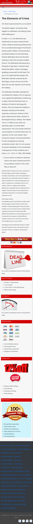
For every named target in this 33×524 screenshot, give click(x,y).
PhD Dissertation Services (21, 471)
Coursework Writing (7, 460)
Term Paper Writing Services (9, 501)
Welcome (13, 508)
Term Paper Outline (6, 497)
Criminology (11, 11)
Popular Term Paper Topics (9, 486)
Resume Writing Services (18, 489)
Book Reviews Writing (7, 453)
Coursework (16, 456)
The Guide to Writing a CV (8, 493)
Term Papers (22, 501)
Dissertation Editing (17, 467)
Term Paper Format (6, 504)
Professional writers (16, 482)
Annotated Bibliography (24, 449)
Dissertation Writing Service (9, 475)
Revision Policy (21, 493)
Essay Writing (27, 475)
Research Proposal (23, 486)
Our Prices (21, 478)
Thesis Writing (5, 508)
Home (5, 11)
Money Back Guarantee (8, 445)
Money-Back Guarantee (22, 445)
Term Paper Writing (19, 497)
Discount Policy (5, 467)
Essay (20, 475)
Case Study (18, 453)
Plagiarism (29, 478)
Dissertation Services (7, 471)
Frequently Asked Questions (9, 478)
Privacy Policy (5, 482)
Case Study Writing (6, 456)
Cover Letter (17, 460)
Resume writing (5, 489)
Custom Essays (18, 464)
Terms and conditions (19, 504)
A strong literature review (8, 449)
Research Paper (27, 482)
